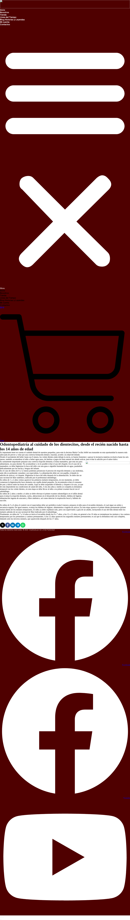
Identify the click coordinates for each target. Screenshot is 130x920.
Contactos (5, 24)
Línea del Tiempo (8, 298)
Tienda (3, 295)
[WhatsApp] (22, 525)
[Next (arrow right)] (1, 919)
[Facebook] (7, 525)
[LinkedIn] (12, 525)
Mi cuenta (4, 303)
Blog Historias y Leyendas (12, 19)
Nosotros (4, 293)
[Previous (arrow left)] (0, 919)
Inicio (2, 290)
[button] (65, 157)
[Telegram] (17, 525)
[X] (2, 525)
